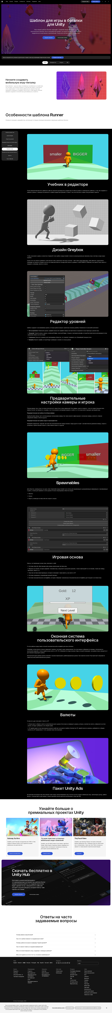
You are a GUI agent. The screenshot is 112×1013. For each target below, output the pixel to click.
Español (42, 962)
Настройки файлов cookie (58, 1007)
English (15, 962)
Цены (39, 1)
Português (33, 962)
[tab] (45, 62)
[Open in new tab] (22, 974)
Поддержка (34, 1)
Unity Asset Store (83, 260)
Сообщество (22, 1)
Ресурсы (16, 1)
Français (28, 962)
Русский (47, 962)
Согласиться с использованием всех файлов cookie (88, 1007)
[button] (85, 2)
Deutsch (20, 962)
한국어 (51, 962)
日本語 (24, 962)
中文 (38, 962)
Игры (7, 1)
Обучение (28, 1)
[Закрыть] (106, 1008)
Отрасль (11, 1)
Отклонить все (69, 1007)
